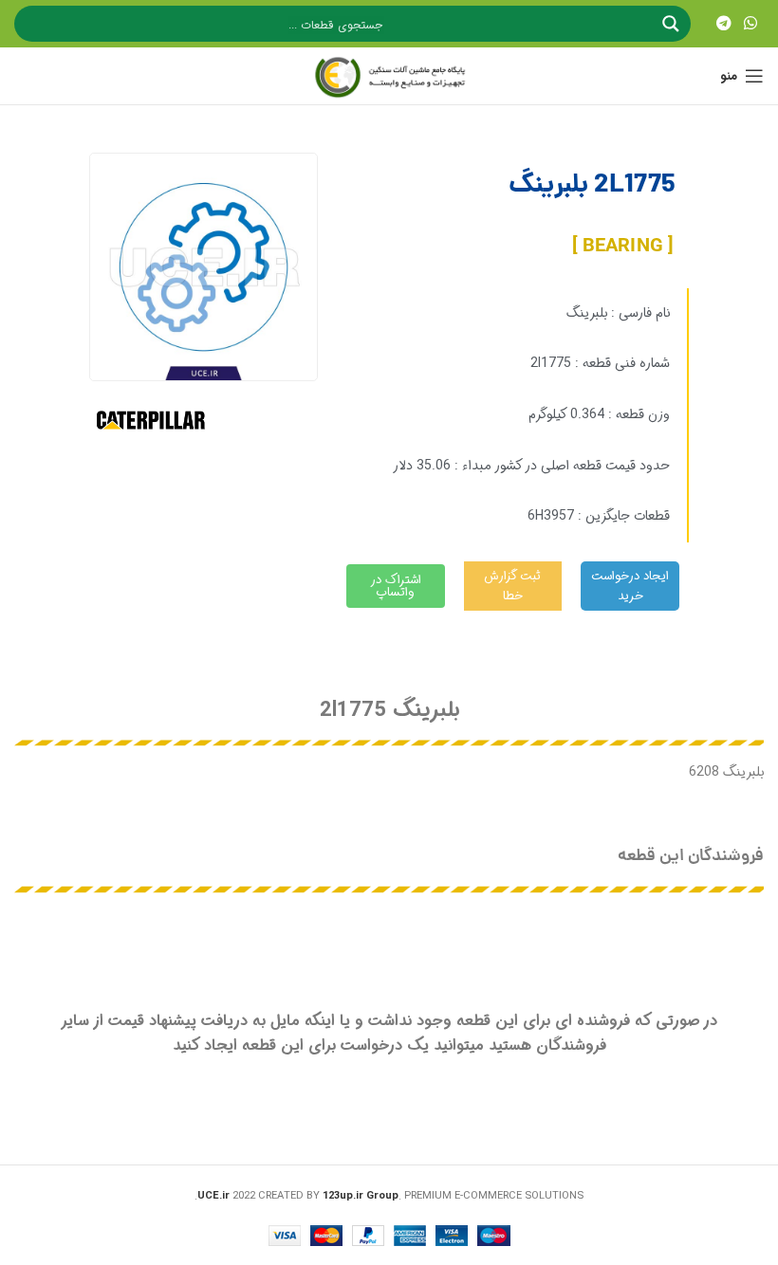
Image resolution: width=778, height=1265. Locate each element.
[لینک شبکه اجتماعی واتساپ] (751, 24)
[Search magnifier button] (673, 24)
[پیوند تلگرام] (723, 24)
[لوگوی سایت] (389, 75)
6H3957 (551, 515)
